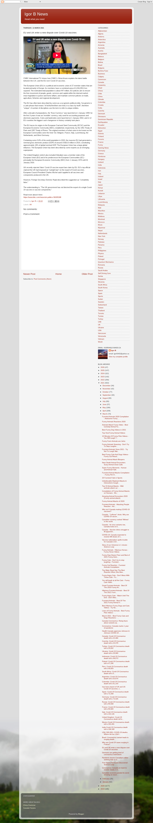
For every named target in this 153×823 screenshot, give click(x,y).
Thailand (101, 310)
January (106, 782)
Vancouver (102, 333)
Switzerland (102, 305)
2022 (103, 380)
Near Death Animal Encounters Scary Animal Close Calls (113, 463)
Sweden (101, 302)
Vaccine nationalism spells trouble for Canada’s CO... (115, 541)
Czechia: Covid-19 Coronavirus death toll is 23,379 (114, 642)
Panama (101, 245)
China (100, 96)
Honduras (101, 156)
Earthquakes (103, 122)
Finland (101, 136)
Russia (100, 268)
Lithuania (101, 199)
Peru (100, 248)
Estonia (101, 133)
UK (30, 204)
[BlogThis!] (51, 201)
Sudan (100, 299)
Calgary (101, 76)
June (105, 404)
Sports (100, 296)
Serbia (100, 276)
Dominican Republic (105, 119)
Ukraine (101, 327)
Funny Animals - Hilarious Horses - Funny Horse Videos (115, 551)
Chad (100, 88)
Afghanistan (102, 31)
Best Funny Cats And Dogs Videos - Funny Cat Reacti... (115, 455)
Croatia (101, 105)
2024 (103, 373)
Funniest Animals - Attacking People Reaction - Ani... (115, 505)
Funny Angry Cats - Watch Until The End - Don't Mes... (115, 596)
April (104, 411)
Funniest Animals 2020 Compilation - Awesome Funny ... (115, 417)
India (100, 165)
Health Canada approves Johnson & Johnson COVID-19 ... (115, 632)
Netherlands (102, 233)
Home (58, 274)
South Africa (102, 285)
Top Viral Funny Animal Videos (113, 433)
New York (101, 236)
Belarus (101, 56)
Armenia (101, 45)
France (100, 142)
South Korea (102, 288)
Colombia (101, 102)
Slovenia (101, 282)
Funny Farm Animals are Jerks (113, 441)
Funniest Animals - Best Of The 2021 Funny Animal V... (114, 601)
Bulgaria (101, 68)
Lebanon (101, 193)
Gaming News (103, 148)
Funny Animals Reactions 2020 (114, 422)
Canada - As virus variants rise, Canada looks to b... (114, 526)
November (107, 389)
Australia (101, 48)
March (105, 414)
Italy (99, 182)
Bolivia (100, 62)
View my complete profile (118, 357)
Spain (100, 293)
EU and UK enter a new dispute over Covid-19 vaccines (116, 748)
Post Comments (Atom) (42, 279)
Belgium (101, 59)
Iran (99, 171)
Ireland (100, 176)
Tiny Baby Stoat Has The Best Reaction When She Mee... (113, 571)
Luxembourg (103, 202)
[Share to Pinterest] (58, 201)
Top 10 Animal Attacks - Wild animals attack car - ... (112, 487)
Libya (100, 196)
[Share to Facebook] (56, 201)
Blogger (81, 814)
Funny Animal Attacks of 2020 (113, 501)
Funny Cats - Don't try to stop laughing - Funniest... (113, 561)
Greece (101, 153)
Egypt (100, 131)
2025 (103, 370)
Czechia (101, 111)
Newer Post (29, 274)
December (107, 386)
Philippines (102, 250)
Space (100, 290)
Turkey (100, 319)
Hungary (101, 159)
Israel (100, 179)
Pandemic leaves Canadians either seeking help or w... (115, 759)
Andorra (101, 37)
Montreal (101, 219)
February (106, 779)
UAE (99, 322)
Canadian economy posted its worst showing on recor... (115, 774)
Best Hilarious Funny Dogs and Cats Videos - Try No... (115, 607)
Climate (101, 99)
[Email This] (49, 201)
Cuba (100, 108)
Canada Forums (29, 808)
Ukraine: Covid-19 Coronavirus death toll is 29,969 (113, 652)
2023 (103, 377)
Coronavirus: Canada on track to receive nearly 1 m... (114, 769)
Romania (101, 265)
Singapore (102, 279)
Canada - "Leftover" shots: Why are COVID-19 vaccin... (115, 515)
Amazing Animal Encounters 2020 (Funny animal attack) (115, 497)
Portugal (101, 259)
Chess (100, 91)
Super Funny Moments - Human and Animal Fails (114, 469)
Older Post (87, 274)
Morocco (101, 222)
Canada (101, 82)
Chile (100, 94)
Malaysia (101, 205)
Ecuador (101, 125)
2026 (103, 367)
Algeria (100, 34)
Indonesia (101, 168)
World (100, 342)
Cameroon (102, 79)
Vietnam (101, 339)
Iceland (101, 162)
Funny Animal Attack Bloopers (113, 459)
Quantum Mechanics (106, 262)
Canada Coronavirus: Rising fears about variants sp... (115, 622)
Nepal (100, 230)
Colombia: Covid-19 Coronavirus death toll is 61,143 (114, 683)
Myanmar (101, 228)
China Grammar (29, 805)
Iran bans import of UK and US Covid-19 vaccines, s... (113, 688)
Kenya (100, 188)
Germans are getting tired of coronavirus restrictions (112, 753)
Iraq (99, 173)
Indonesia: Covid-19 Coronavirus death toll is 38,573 (114, 657)
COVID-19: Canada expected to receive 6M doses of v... (114, 536)
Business (101, 74)
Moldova (101, 216)
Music (100, 225)
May (104, 407)
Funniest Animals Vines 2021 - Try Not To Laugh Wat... (115, 450)
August (105, 398)
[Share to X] (53, 201)
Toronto (101, 313)
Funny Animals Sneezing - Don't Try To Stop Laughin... (115, 445)
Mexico (100, 213)
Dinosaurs (102, 116)
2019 (103, 789)
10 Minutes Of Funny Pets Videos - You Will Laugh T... (115, 437)
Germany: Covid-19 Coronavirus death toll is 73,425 (114, 698)
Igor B (113, 350)
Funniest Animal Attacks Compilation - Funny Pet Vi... (115, 474)
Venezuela (102, 336)
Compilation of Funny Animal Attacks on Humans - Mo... (116, 492)
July (104, 401)
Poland (100, 256)
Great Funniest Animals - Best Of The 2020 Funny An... (114, 586)
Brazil (100, 65)
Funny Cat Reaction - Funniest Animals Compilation (113, 566)
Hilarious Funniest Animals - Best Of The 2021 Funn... (115, 591)
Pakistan (101, 242)
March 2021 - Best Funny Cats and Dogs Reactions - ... (115, 617)
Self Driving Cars (104, 273)
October (106, 392)
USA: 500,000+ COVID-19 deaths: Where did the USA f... (115, 733)
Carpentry (102, 85)
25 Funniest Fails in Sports (112, 478)
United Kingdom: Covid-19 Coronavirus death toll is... (113, 718)
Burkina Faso (103, 71)
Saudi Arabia (103, 270)
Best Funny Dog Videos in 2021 (114, 430)
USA (99, 330)
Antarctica (102, 39)
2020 (103, 786)
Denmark (101, 114)
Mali (99, 208)
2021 (103, 383)
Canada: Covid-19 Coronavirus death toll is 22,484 (114, 637)
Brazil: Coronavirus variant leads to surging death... (115, 738)
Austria (100, 51)
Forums (101, 139)
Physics (101, 253)
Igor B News (36, 14)
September (107, 395)
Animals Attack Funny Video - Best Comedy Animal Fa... (115, 426)
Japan (100, 185)
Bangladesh (102, 54)
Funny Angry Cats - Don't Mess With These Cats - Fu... (115, 576)
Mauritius (101, 211)
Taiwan (100, 308)
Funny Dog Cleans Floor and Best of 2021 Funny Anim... (116, 556)
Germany (101, 151)
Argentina (101, 42)
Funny (100, 145)
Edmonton (102, 128)
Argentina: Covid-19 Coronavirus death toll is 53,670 (114, 677)
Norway (101, 239)
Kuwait (100, 191)
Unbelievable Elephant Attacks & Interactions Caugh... (114, 482)
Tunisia (100, 316)
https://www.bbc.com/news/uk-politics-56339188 (42, 197)
